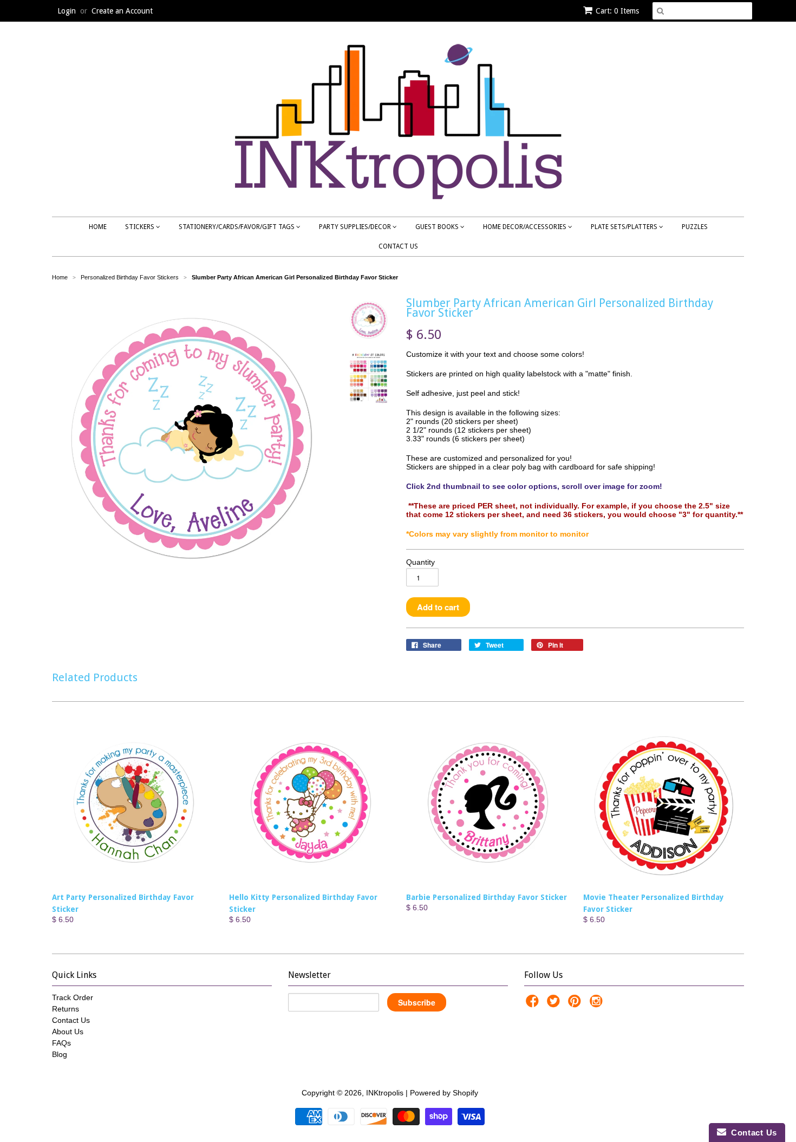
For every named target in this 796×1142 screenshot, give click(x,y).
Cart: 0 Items (617, 10)
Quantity (420, 562)
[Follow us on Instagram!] (598, 1004)
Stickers (140, 227)
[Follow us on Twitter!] (555, 1004)
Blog (59, 1054)
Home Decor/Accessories (525, 227)
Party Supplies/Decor (356, 227)
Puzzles (695, 227)
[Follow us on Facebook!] (534, 1004)
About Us (67, 1031)
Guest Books (437, 227)
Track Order (72, 997)
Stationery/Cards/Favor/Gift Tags (237, 227)
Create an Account (122, 10)
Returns (65, 1008)
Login (66, 10)
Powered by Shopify (444, 1092)
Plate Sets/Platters (625, 227)
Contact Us (398, 246)
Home (98, 227)
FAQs (61, 1043)
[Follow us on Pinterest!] (576, 1004)
